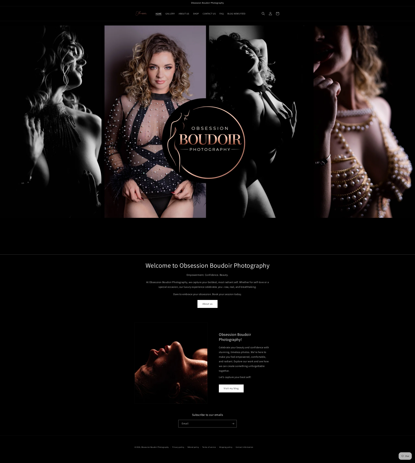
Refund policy (193, 447)
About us (207, 303)
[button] (263, 13)
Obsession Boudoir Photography (155, 447)
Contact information (244, 447)
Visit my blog (231, 388)
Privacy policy (178, 447)
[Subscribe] (233, 423)
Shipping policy (226, 447)
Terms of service (209, 447)
